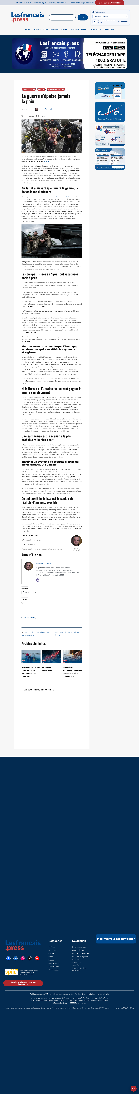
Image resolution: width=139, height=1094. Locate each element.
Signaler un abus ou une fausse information (23, 983)
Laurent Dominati (45, 109)
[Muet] (119, 21)
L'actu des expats (29, 617)
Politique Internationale (56, 89)
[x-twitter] (30, 958)
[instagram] (23, 958)
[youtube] (37, 958)
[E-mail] (37, 580)
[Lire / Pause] (94, 22)
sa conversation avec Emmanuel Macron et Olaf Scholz (53, 197)
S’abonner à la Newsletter (109, 3)
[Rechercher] (83, 17)
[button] (134, 1089)
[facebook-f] (8, 958)
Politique (41, 89)
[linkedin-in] (15, 958)
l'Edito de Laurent (29, 89)
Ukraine (46, 161)
